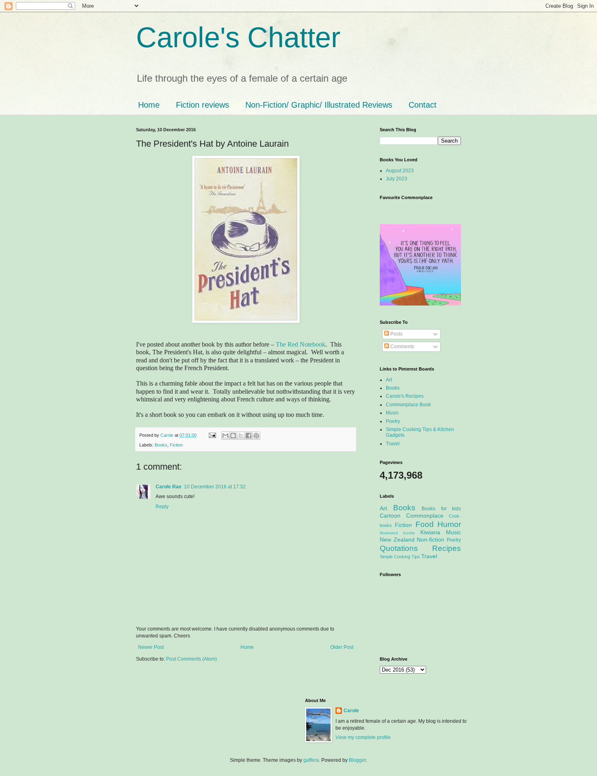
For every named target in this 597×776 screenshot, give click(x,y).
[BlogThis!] (233, 435)
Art (389, 380)
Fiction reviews (202, 104)
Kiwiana (430, 532)
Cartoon (390, 515)
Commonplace (424, 515)
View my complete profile (363, 737)
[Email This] (225, 435)
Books (161, 444)
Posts (395, 334)
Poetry (393, 421)
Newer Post (151, 647)
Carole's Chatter (238, 37)
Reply (162, 506)
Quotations (399, 548)
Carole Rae (169, 487)
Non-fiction (430, 539)
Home (149, 104)
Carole (167, 435)
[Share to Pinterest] (256, 435)
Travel (393, 444)
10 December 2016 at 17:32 (215, 487)
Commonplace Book (408, 405)
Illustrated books (397, 533)
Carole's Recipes (405, 396)
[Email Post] (212, 435)
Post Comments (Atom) (191, 659)
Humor (449, 524)
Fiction (176, 444)
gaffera (311, 760)
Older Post (341, 647)
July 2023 (396, 179)
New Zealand (397, 539)
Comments (401, 346)
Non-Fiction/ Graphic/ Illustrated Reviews (318, 104)
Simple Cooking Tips (400, 556)
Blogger (357, 760)
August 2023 (400, 170)
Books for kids (441, 509)
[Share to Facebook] (248, 435)
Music (392, 413)
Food (424, 524)
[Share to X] (241, 435)
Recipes (446, 548)
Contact (423, 104)
